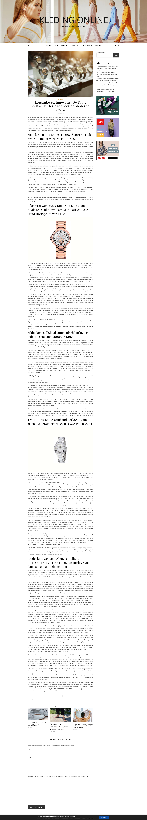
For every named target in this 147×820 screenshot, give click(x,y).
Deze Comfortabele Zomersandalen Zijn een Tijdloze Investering (59, 727)
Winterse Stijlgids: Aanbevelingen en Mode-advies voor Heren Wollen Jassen (107, 68)
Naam (30, 749)
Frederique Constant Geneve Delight (42, 696)
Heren (56, 45)
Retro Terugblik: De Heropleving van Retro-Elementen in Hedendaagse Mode (107, 74)
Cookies (98, 45)
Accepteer (104, 817)
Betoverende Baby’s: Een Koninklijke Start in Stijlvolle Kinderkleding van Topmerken (107, 85)
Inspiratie (75, 45)
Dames (48, 45)
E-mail (30, 757)
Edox (30, 696)
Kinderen (64, 45)
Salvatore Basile (35, 700)
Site (29, 766)
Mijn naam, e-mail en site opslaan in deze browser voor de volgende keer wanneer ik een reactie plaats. (58, 776)
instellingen (90, 818)
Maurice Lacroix (57, 696)
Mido (65, 696)
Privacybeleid (87, 45)
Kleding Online (73, 19)
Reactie (30, 780)
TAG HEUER (72, 696)
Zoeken (116, 55)
